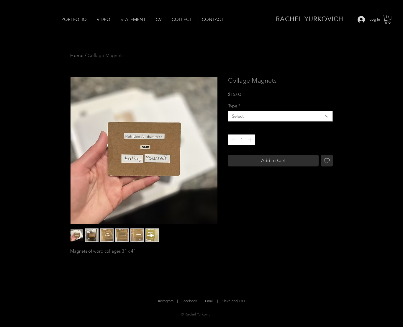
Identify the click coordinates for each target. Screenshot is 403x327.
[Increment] (250, 140)
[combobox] (280, 116)
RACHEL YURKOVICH (309, 19)
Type (234, 106)
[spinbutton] (241, 140)
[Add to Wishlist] (327, 160)
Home (76, 55)
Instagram (165, 301)
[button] (387, 19)
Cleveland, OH (233, 301)
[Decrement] (232, 140)
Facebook (189, 301)
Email (209, 301)
